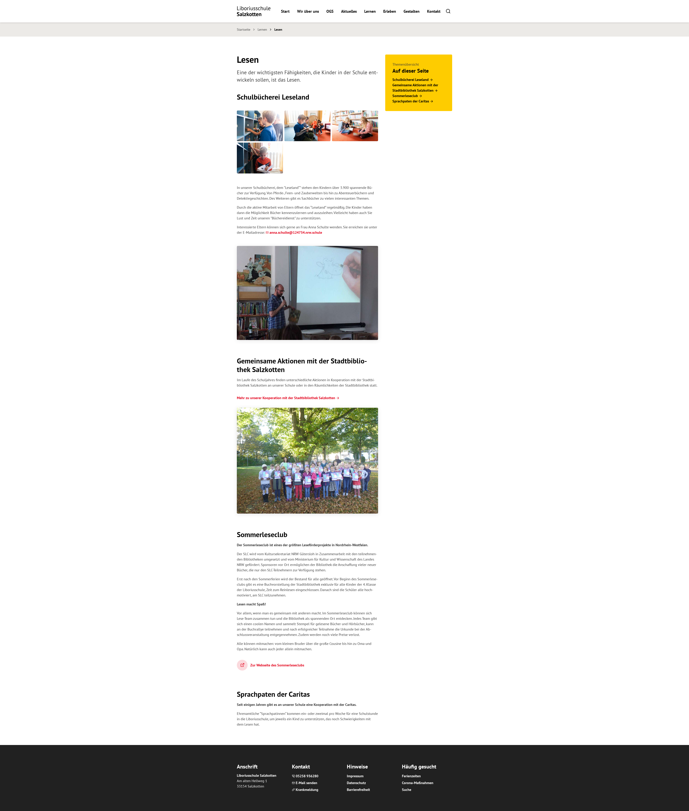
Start (285, 11)
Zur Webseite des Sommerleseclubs (277, 665)
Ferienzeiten (411, 776)
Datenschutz (356, 783)
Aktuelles (349, 11)
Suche (406, 789)
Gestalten (412, 11)
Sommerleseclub (405, 95)
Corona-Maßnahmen (417, 783)
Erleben (389, 11)
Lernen (370, 11)
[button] (448, 11)
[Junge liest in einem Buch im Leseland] (307, 126)
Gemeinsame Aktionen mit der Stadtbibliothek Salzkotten (415, 88)
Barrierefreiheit (358, 789)
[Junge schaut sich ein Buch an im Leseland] (260, 158)
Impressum (355, 776)
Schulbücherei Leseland (410, 79)
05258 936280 (307, 776)
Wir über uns (308, 11)
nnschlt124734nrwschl (295, 232)
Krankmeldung (307, 789)
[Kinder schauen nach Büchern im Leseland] (260, 126)
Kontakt (433, 11)
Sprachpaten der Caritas (410, 101)
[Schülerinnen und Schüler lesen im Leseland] (355, 126)
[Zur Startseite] (253, 11)
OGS (330, 11)
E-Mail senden (306, 783)
